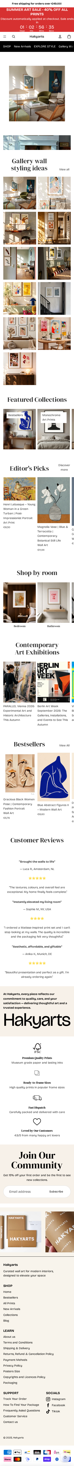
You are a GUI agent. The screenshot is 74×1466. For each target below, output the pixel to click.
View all (64, 169)
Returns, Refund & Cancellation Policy (28, 1354)
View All (64, 745)
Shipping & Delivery (16, 1348)
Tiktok (56, 1411)
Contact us (10, 1422)
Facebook (58, 1405)
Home (7, 1292)
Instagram (59, 1399)
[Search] (13, 36)
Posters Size (11, 1371)
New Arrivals (22, 46)
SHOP (7, 46)
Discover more (64, 467)
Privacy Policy (12, 1365)
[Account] (60, 36)
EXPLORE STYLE (45, 46)
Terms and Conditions (17, 1342)
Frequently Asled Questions (21, 1410)
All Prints (9, 1303)
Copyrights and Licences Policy (24, 1377)
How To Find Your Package (21, 1405)
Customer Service (15, 1416)
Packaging (10, 1382)
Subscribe (56, 1191)
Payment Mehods (15, 1360)
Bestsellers (10, 1297)
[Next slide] (66, 429)
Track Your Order (15, 1399)
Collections (10, 1315)
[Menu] (4, 36)
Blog (6, 1320)
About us (9, 1337)
